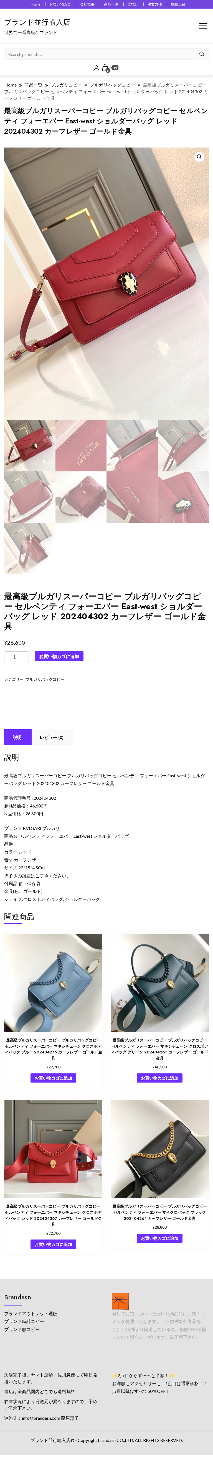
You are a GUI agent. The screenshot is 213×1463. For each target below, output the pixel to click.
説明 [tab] (17, 737)
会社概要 (87, 4)
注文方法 (155, 4)
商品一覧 (111, 4)
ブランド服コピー (22, 1329)
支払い (133, 4)
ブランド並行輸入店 (37, 22)
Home (35, 4)
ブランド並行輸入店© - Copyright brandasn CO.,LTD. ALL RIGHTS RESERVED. (107, 1440)
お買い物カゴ (60, 4)
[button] (199, 157)
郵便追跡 (178, 4)
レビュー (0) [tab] (52, 737)
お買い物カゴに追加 (59, 656)
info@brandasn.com (41, 1418)
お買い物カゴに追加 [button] (53, 1077)
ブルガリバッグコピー (45, 679)
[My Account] (96, 68)
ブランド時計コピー (24, 1321)
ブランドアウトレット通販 (30, 1313)
